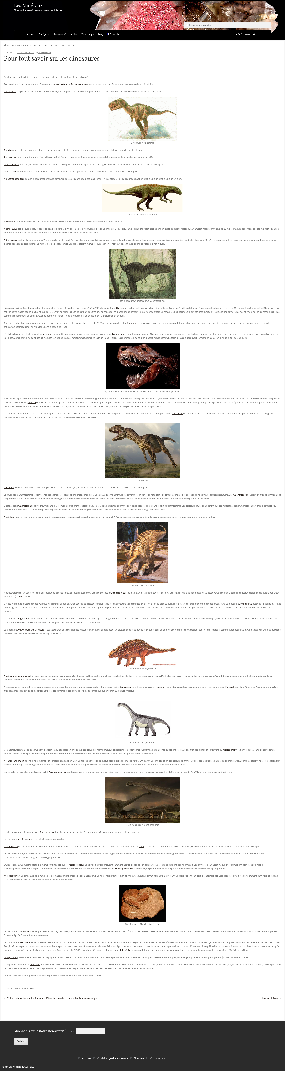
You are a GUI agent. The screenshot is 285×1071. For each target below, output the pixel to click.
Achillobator (10, 171)
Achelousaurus (11, 164)
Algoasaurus (122, 308)
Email (73, 1030)
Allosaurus (177, 413)
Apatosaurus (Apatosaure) (17, 675)
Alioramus (132, 322)
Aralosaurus (229, 749)
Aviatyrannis (10, 957)
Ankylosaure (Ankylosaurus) (31, 629)
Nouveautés (61, 34)
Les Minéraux (28, 5)
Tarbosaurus (45, 333)
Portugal (229, 686)
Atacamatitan (11, 846)
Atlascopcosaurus (123, 868)
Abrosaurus (10, 157)
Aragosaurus (127, 686)
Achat (74, 34)
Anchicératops (117, 592)
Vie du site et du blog (26, 45)
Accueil (31, 34)
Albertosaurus (11, 239)
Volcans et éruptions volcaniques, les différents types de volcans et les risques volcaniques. (53, 998)
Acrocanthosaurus (13, 178)
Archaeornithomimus (15, 760)
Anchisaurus (245, 603)
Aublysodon (26, 931)
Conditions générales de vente (112, 1058)
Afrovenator (10, 221)
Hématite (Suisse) (269, 998)
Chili (141, 846)
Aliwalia (32, 402)
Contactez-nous (158, 1058)
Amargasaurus (240, 494)
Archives (86, 1058)
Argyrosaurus (47, 832)
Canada (20, 596)
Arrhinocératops (25, 839)
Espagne (160, 686)
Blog (100, 34)
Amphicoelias (25, 505)
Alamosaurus (10, 228)
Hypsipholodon (75, 864)
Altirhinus (9, 487)
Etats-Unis (124, 950)
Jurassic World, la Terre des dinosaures (72, 84)
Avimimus (35, 964)
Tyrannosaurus (119, 333)
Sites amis (139, 1058)
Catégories (45, 34)
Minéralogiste (44, 52)
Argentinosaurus (57, 771)
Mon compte (88, 34)
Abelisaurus (10, 91)
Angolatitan (23, 618)
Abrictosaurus (11, 149)
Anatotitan (9, 516)
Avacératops (23, 942)
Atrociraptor (10, 875)
